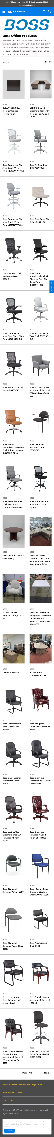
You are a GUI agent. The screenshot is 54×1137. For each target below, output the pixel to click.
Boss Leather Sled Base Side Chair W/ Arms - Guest (11, 1000)
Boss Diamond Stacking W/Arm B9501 (13, 890)
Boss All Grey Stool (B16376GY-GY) (38, 166)
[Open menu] (4, 12)
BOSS (5, 104)
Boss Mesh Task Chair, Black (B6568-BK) (13, 388)
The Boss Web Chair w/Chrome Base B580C (12, 276)
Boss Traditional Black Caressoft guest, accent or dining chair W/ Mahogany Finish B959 (13, 1057)
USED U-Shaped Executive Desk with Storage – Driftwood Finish (39, 112)
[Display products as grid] (46, 62)
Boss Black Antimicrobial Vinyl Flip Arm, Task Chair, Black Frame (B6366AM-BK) (39, 279)
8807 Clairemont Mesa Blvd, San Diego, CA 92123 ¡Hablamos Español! (27, 3)
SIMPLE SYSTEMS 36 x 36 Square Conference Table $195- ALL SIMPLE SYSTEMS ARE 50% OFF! (40, 618)
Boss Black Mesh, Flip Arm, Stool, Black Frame (40, 504)
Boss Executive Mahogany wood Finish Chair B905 (38, 835)
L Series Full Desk (11, 672)
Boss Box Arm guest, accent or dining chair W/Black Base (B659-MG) (40, 391)
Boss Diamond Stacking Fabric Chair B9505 (13, 946)
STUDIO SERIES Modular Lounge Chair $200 (13, 615)
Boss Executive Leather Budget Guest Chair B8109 (40, 781)
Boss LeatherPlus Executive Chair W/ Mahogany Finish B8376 (12, 836)
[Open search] (44, 11)
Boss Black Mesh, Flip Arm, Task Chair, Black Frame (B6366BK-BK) (13, 336)
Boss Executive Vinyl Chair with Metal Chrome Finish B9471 (13, 504)
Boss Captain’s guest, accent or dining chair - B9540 (40, 1000)
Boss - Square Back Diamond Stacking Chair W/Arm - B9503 (40, 892)
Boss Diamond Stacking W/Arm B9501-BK (37, 447)
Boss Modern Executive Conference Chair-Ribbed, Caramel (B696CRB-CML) (13, 448)
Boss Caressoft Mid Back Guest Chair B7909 (12, 726)
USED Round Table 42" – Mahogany (13, 557)
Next (46, 1073)
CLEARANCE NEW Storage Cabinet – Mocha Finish (11, 111)
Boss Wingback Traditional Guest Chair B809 (40, 726)
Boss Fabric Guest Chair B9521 (38, 944)
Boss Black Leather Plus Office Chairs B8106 (12, 781)
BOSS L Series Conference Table (38, 674)
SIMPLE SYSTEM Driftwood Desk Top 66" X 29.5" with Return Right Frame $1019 (40, 560)
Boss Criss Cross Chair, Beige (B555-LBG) (40, 220)
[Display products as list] (50, 62)
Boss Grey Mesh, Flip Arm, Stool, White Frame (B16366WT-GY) (13, 168)
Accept (9, 1131)
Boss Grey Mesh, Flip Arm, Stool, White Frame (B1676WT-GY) (13, 222)
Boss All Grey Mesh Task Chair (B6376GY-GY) (40, 336)
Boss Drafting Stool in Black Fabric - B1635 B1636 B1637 (40, 1054)
